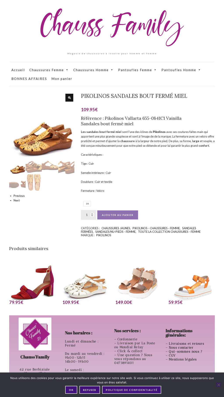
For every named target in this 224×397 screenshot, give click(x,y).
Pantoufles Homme (178, 70)
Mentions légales (183, 359)
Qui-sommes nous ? (185, 351)
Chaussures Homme (91, 70)
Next (17, 200)
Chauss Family (112, 27)
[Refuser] (218, 385)
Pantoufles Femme (135, 70)
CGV (173, 355)
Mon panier (61, 79)
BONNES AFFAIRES (29, 79)
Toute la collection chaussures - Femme (169, 231)
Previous (19, 196)
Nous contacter (182, 347)
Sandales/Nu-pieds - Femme (115, 231)
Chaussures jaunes (116, 228)
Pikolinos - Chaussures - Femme (156, 228)
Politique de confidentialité (132, 389)
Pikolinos (103, 235)
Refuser (89, 389)
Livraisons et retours (187, 344)
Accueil (18, 70)
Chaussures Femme (46, 70)
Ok (71, 389)
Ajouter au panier (117, 214)
